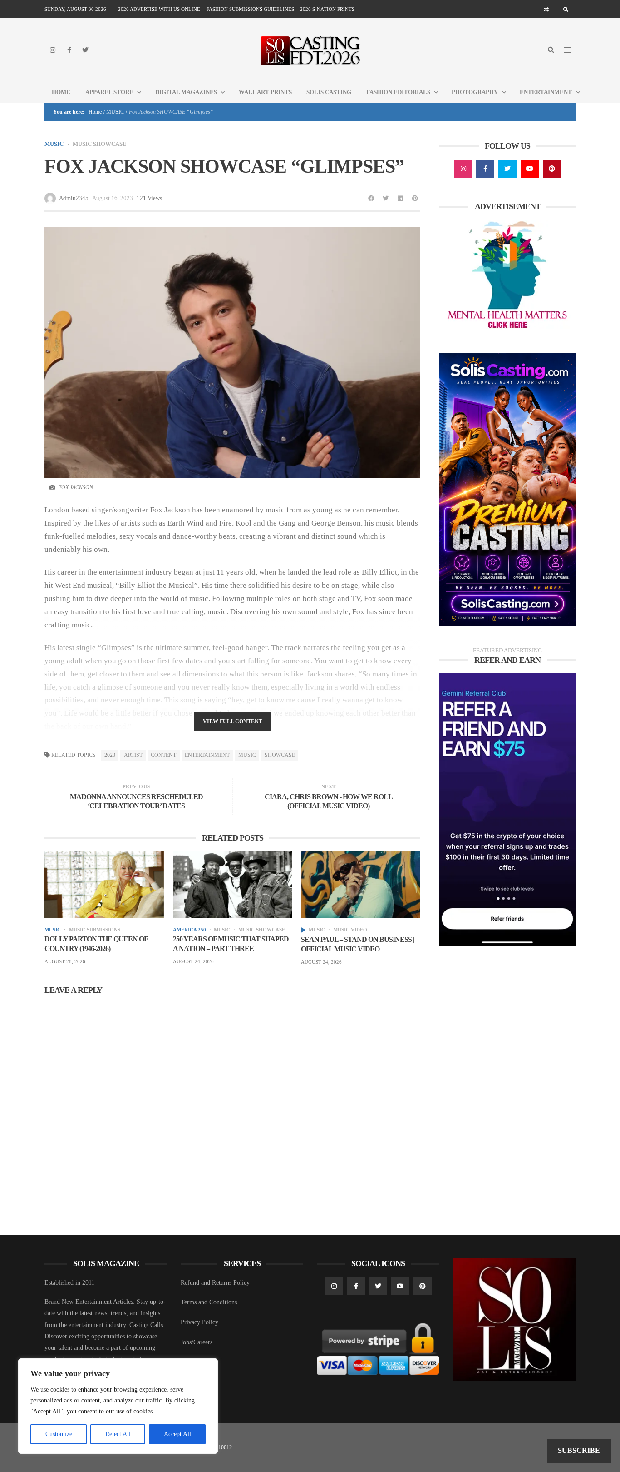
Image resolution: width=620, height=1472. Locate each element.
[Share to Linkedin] (400, 198)
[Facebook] (69, 50)
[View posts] (303, 930)
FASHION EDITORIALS (398, 92)
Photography (475, 92)
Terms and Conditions (209, 1302)
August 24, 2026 (193, 961)
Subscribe (579, 1450)
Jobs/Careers (196, 1342)
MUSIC (115, 112)
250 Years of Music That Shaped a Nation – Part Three (231, 943)
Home (61, 92)
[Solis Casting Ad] (507, 489)
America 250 (189, 929)
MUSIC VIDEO (350, 929)
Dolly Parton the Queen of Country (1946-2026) (96, 943)
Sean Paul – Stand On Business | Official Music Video (357, 944)
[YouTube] (530, 169)
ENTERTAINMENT (207, 755)
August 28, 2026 (64, 961)
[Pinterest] (552, 169)
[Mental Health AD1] (507, 276)
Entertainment (546, 92)
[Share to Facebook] (371, 198)
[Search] (566, 9)
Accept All (177, 1434)
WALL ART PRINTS (265, 92)
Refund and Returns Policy (215, 1282)
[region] (118, 1406)
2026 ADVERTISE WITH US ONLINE (159, 9)
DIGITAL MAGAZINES (186, 92)
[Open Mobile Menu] (567, 50)
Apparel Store (109, 92)
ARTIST (133, 755)
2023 (109, 755)
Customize (58, 1434)
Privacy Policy (199, 1322)
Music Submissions (94, 929)
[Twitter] (85, 50)
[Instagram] (52, 50)
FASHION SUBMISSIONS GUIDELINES (250, 9)
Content (163, 755)
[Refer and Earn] (507, 809)
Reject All (118, 1434)
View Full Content (232, 721)
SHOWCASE (280, 755)
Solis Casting (328, 92)
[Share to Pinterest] (414, 198)
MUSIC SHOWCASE (100, 144)
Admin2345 (74, 198)
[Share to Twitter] (385, 198)
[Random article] (546, 9)
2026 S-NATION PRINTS (327, 9)
